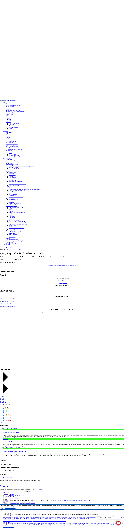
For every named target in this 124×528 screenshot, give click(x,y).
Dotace (10, 208)
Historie (10, 153)
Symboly (11, 151)
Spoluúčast (11, 202)
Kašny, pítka (11, 211)
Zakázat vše (7, 508)
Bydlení (7, 162)
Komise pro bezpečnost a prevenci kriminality (19, 222)
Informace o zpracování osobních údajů (15, 111)
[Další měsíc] (5, 393)
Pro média (8, 109)
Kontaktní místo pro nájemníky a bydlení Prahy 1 (17, 241)
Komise (7, 136)
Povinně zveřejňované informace (13, 110)
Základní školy (12, 173)
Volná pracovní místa (10, 113)
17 (0, 401)
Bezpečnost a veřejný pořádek (12, 220)
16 (9, 399)
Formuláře (8, 118)
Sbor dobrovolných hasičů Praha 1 (16, 228)
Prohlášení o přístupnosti (15, 496)
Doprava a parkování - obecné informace (18, 169)
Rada (7, 133)
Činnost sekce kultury (13, 194)
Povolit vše (13, 508)
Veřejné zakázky (9, 114)
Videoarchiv (11, 219)
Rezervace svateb (13, 129)
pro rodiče (24, 249)
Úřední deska (9, 107)
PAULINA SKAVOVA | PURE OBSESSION (16, 451)
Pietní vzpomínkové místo (12, 243)
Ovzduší (10, 215)
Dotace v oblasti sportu (14, 200)
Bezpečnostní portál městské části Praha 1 (18, 224)
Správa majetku (9, 163)
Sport (7, 198)
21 (6, 401)
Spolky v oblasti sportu (14, 204)
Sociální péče (9, 230)
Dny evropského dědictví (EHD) (13, 156)
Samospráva (5, 131)
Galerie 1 (11, 191)
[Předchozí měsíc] (5, 381)
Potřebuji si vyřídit (7, 477)
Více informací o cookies (12, 507)
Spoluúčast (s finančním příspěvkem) (17, 190)
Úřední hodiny (9, 103)
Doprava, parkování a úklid (12, 164)
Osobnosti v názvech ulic (14, 155)
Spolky (7, 182)
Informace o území (13, 154)
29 (3, 396)
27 (0, 396)
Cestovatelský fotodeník (10, 441)
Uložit (1, 527)
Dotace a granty (9, 142)
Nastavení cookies (14, 498)
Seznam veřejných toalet (11, 160)
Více (1, 422)
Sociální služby (12, 233)
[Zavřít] (120, 516)
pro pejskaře (18, 249)
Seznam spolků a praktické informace (17, 184)
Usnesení (8, 137)
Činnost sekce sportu (13, 199)
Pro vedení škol (12, 180)
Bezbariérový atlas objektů (15, 231)
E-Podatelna (11, 124)
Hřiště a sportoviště (13, 209)
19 (3, 401)
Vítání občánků (9, 242)
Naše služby (8, 122)
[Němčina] (5, 494)
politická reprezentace (10, 249)
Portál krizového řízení (14, 123)
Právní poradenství (13, 235)
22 (8, 401)
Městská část (6, 138)
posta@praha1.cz (63, 283)
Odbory (10, 119)
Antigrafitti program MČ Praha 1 (16, 207)
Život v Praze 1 (6, 158)
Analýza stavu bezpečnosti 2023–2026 (17, 221)
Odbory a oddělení (10, 106)
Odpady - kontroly (13, 213)
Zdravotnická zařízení (13, 239)
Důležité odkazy (12, 237)
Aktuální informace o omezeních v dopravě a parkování (21, 166)
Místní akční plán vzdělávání (15, 181)
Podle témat (8, 246)
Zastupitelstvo (9, 132)
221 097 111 (63, 280)
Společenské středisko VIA (15, 185)
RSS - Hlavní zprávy (85, 500)
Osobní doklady (9, 116)
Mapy (10, 125)
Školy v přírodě (12, 177)
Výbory (7, 135)
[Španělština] (6, 496)
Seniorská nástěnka (13, 234)
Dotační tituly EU (10, 145)
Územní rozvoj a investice (12, 144)
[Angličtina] (6, 492)
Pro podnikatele (9, 140)
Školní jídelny (12, 176)
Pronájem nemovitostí (13, 127)
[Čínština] (5, 500)
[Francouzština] (6, 495)
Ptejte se (10, 128)
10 (0, 399)
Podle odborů (9, 247)
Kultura (7, 186)
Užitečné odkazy (12, 229)
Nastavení (2, 508)
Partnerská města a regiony (12, 147)
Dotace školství (12, 172)
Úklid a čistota (12, 217)
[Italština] (5, 497)
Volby (7, 115)
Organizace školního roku (14, 178)
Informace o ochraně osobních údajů (72, 500)
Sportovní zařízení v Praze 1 (15, 203)
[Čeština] (5, 503)
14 (6, 399)
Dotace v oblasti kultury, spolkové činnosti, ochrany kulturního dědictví (25, 189)
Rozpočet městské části (11, 141)
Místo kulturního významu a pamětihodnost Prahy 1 (20, 188)
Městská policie (12, 225)
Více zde (40, 489)
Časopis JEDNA (9, 159)
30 (9, 402)
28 (2, 396)
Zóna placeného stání (13, 167)
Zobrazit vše (7, 407)
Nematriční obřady (13, 195)
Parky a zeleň (12, 216)
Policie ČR (11, 226)
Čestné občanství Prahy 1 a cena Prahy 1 (15, 149)
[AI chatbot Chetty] (118, 523)
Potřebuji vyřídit (6, 244)
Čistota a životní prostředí (11, 206)
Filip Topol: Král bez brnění (11, 432)
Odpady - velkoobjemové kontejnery (17, 212)
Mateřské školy (12, 175)
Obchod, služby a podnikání (12, 146)
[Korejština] (6, 501)
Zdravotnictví (9, 238)
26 (3, 402)
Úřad (4, 102)
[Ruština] (5, 499)
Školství (7, 171)
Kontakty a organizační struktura (13, 105)
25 (2, 402)
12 (3, 399)
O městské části (9, 150)
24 (0, 402)
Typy (10, 120)
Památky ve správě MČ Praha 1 (16, 197)
